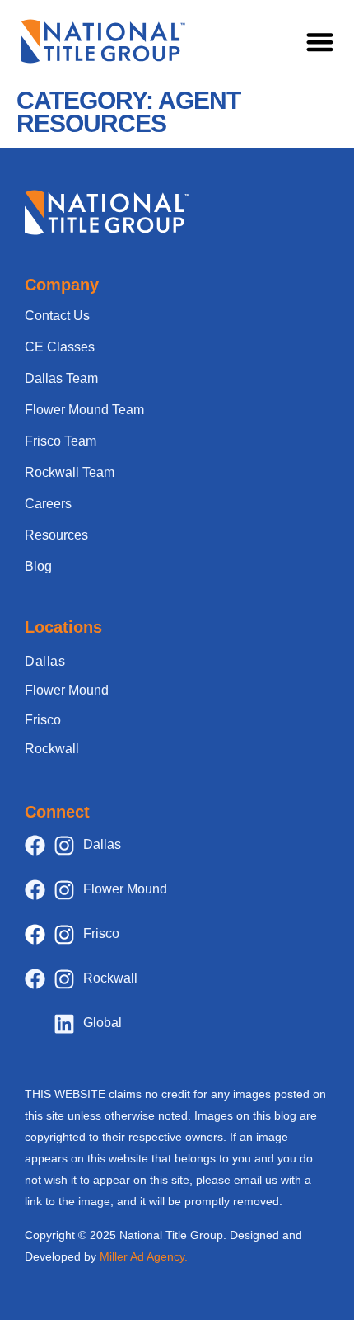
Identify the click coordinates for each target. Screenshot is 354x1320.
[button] (320, 42)
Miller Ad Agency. (144, 1256)
